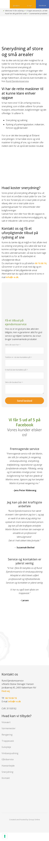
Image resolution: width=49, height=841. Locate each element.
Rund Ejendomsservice (17, 81)
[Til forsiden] (24, 28)
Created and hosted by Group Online (24, 819)
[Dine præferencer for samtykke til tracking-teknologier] (4, 836)
